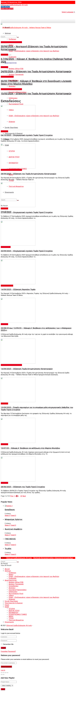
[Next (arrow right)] (3, 674)
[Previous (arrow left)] (1, 674)
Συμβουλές (13, 57)
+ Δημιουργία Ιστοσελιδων (63, 558)
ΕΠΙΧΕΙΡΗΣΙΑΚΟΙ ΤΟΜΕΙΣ (18, 614)
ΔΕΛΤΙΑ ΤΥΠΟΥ (14, 611)
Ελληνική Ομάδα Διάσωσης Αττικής (19, 558)
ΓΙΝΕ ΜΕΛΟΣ (5, 7)
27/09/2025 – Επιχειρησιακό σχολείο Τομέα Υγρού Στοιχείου (27, 212)
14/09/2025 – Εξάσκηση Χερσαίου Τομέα (18, 289)
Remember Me (8, 644)
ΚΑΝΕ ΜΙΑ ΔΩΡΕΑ (7, 9)
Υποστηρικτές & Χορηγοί (14, 133)
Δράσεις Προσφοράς (16, 74)
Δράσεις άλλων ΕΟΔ (16, 69)
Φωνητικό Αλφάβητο (13, 529)
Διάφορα (12, 599)
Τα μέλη (8, 548)
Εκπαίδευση (10, 510)
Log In (3, 670)
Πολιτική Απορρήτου (16, 620)
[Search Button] (18, 37)
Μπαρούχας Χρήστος (13, 519)
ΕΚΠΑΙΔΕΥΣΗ (13, 612)
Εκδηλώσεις (13, 98)
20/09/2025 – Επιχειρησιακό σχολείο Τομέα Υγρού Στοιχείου (27, 251)
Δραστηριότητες (11, 63)
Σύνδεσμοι (12, 573)
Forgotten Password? (8, 651)
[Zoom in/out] (7, 672)
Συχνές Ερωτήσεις (11, 601)
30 (21, 496)
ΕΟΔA (7, 607)
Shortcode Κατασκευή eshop (43, 558)
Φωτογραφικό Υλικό (16, 104)
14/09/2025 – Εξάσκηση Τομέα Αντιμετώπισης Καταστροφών (27, 369)
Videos (11, 595)
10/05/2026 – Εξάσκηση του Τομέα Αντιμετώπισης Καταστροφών (36, 93)
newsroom (4, 55)
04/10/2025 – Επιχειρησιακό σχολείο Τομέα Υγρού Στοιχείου (27, 135)
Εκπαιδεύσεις (6, 247)
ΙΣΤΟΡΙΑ (12, 609)
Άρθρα (11, 575)
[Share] (3, 672)
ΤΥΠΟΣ (11, 618)
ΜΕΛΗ (11, 616)
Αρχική (7, 569)
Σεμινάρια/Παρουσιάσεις (18, 590)
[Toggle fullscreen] (5, 672)
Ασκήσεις (12, 86)
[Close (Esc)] (1, 672)
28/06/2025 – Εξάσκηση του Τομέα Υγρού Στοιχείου (23, 487)
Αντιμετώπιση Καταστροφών (11, 42)
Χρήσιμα (8, 571)
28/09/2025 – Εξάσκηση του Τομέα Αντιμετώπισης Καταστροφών (28, 174)
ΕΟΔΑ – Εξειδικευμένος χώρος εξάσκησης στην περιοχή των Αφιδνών (34, 51)
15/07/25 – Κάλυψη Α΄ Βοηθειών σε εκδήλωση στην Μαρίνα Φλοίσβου (30, 448)
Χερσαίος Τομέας (7, 286)
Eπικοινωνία (9, 622)
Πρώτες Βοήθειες (7, 77)
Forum (7, 605)
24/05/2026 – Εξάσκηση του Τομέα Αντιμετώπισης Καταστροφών (36, 71)
